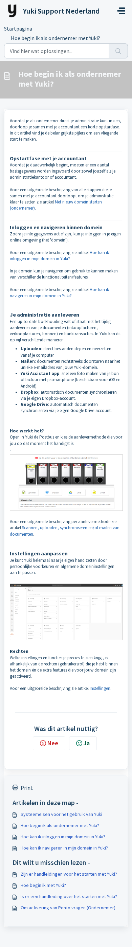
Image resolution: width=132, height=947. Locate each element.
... (45, 28)
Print (27, 787)
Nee (52, 743)
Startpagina (18, 28)
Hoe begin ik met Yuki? (43, 885)
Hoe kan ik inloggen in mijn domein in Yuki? (63, 837)
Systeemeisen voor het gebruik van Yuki (61, 814)
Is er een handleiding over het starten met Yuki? (69, 896)
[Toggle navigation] (121, 11)
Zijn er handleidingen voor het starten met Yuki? (69, 874)
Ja (87, 743)
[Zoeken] (118, 50)
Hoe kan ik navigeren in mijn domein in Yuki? (64, 848)
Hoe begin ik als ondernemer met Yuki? (60, 825)
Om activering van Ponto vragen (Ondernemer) (68, 908)
